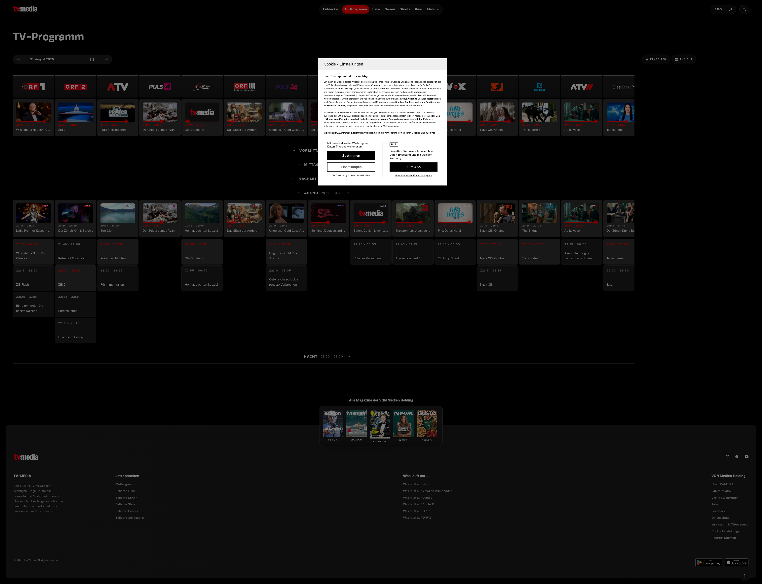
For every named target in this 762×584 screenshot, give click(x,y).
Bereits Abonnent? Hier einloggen (413, 175)
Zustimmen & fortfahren (351, 155)
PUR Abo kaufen (414, 167)
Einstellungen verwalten (351, 167)
